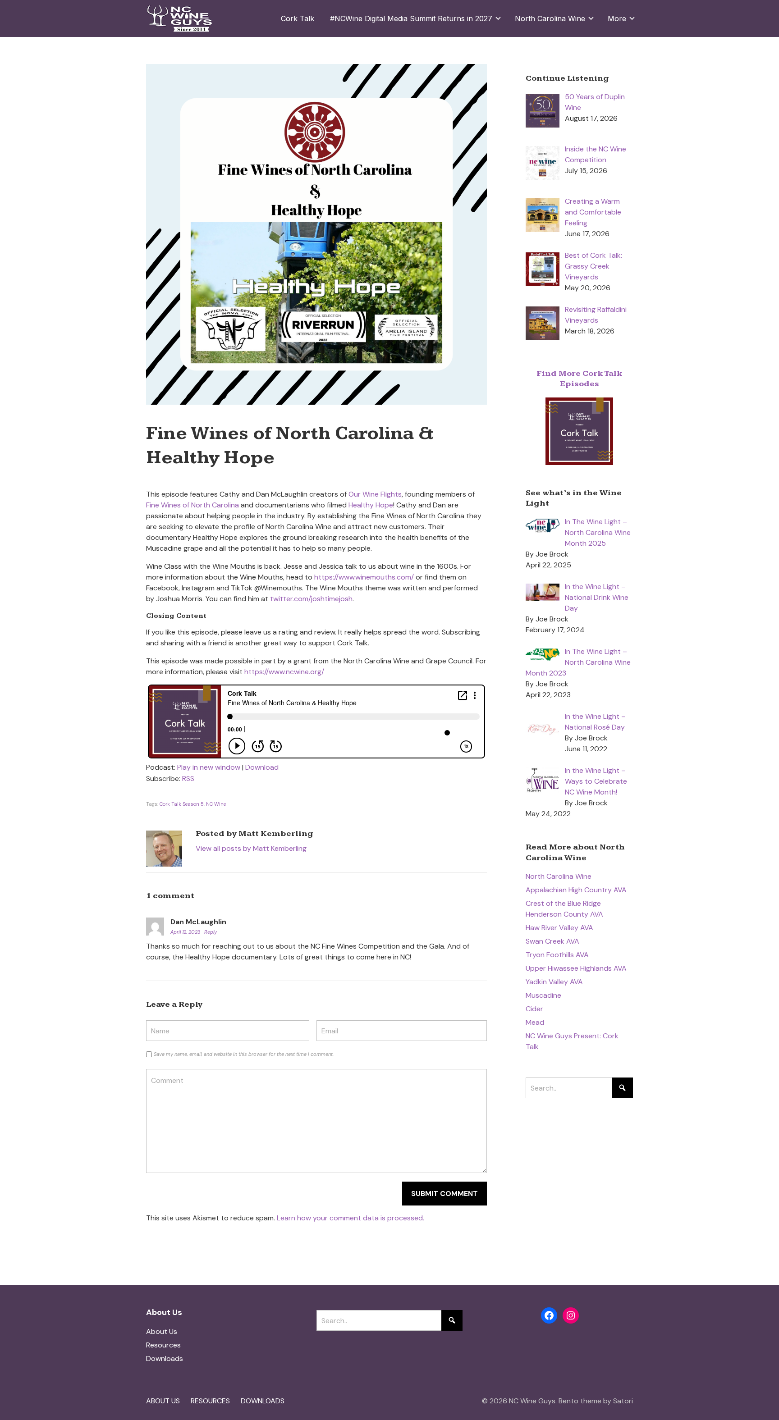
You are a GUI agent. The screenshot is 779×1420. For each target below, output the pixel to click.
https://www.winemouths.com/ (364, 577)
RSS (188, 778)
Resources (163, 1345)
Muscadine (543, 995)
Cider (534, 1009)
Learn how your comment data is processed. (350, 1218)
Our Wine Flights (375, 494)
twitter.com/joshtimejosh (311, 598)
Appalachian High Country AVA (576, 890)
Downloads (164, 1358)
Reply (210, 932)
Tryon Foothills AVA (557, 954)
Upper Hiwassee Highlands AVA (576, 968)
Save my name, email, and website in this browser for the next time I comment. (244, 1054)
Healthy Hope (370, 505)
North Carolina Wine (558, 876)
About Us (161, 1331)
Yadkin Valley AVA (554, 981)
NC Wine (216, 804)
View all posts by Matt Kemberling (251, 848)
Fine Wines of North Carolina (192, 505)
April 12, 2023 (186, 932)
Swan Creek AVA (552, 941)
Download (262, 767)
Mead (535, 1022)
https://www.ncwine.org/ (284, 671)
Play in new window (208, 767)
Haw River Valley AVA (559, 927)
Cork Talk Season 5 (182, 804)
